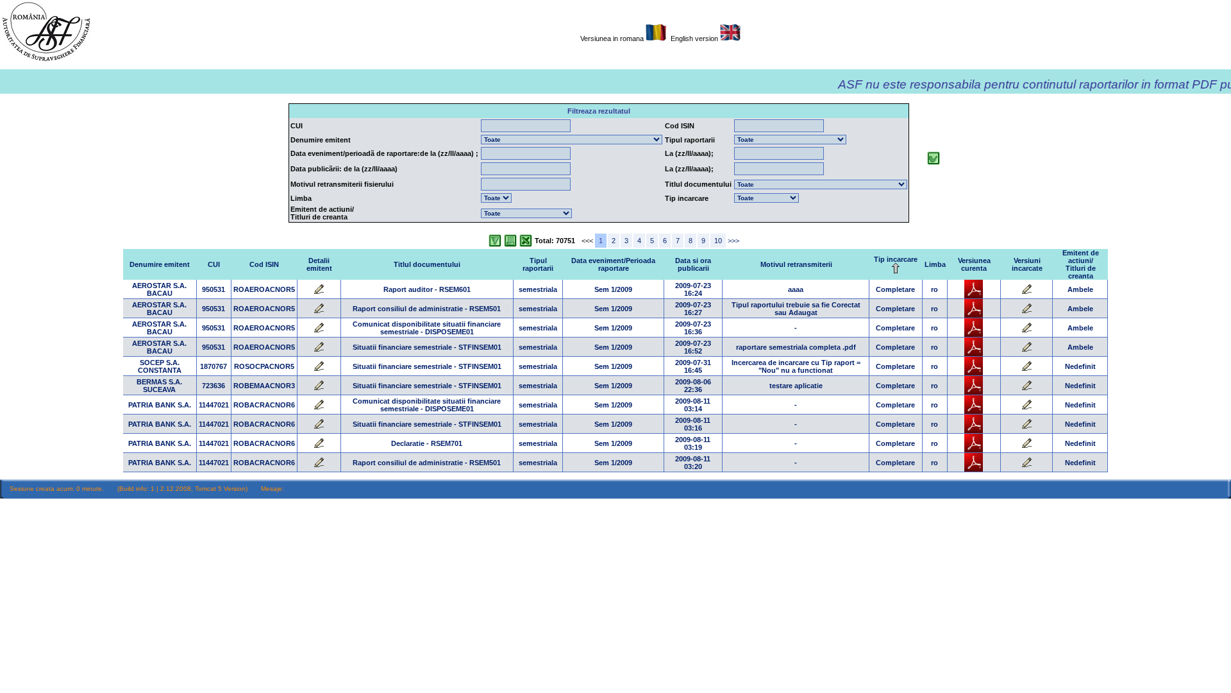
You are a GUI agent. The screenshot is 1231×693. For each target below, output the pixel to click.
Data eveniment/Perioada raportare (613, 264)
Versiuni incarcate (1027, 264)
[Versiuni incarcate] (1026, 292)
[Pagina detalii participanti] (319, 292)
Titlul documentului (427, 264)
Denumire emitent (160, 264)
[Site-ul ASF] (46, 61)
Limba (935, 264)
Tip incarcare (895, 259)
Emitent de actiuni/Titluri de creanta (1080, 264)
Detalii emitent (319, 264)
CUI (214, 264)
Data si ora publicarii (693, 264)
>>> (733, 240)
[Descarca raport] (973, 296)
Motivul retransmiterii (796, 264)
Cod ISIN (264, 264)
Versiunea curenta (974, 264)
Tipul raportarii (538, 264)
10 (718, 240)
